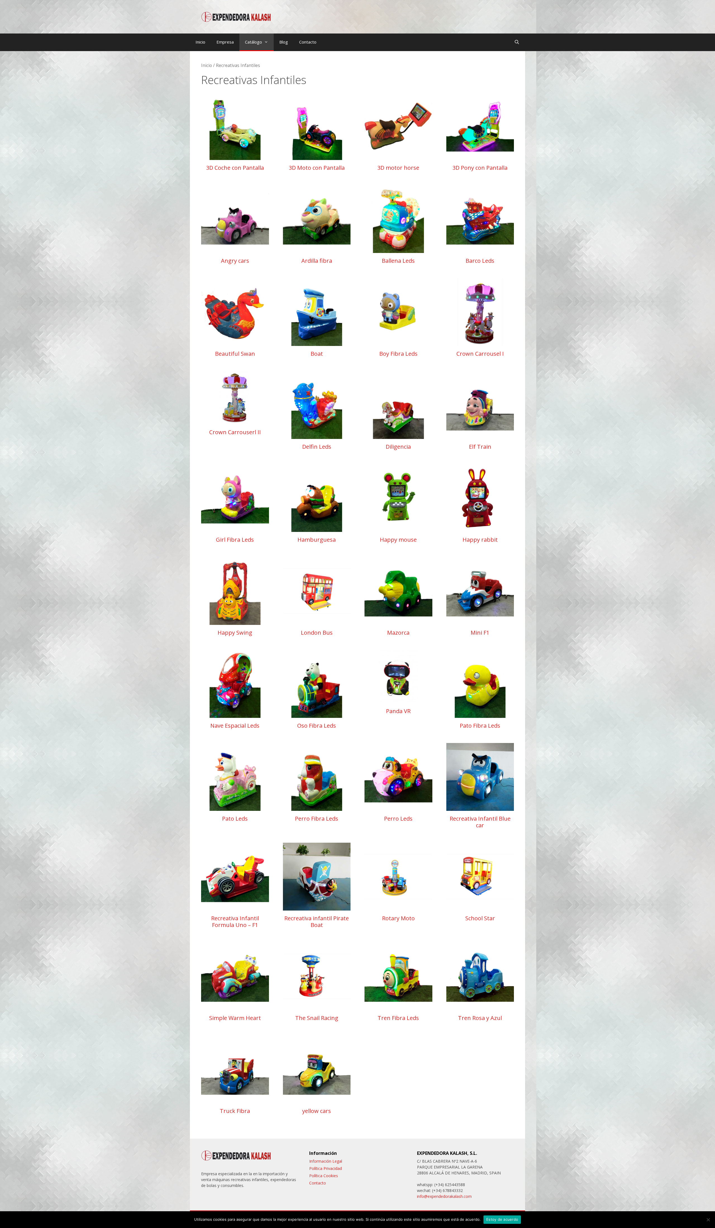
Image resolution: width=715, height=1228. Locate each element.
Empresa (225, 42)
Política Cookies (323, 1175)
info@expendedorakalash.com (444, 1196)
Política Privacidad (325, 1168)
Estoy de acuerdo (502, 1219)
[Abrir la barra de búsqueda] (517, 42)
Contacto (307, 42)
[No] (708, 1219)
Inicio (200, 42)
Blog (283, 42)
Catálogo (253, 42)
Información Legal (325, 1161)
